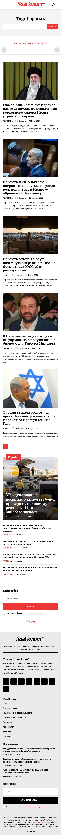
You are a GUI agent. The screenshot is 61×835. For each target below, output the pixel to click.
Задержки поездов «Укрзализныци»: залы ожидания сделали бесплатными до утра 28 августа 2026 (29, 555)
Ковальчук (23, 121)
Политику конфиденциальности (38, 807)
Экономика (8, 548)
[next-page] (22, 446)
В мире (6, 275)
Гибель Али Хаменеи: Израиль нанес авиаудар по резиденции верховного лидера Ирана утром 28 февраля (30, 110)
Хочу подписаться (29, 800)
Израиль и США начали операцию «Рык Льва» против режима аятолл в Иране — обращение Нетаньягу (29, 187)
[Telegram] (37, 681)
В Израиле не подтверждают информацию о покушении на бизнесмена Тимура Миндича (29, 340)
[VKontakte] (52, 681)
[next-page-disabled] (57, 50)
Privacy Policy (35, 613)
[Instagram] (13, 681)
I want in (29, 606)
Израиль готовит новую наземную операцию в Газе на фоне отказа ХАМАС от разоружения (29, 264)
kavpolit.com (38, 822)
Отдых (6, 561)
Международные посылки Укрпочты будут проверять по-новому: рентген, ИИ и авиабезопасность (30, 503)
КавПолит (48, 820)
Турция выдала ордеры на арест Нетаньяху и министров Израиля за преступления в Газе (29, 418)
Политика (8, 121)
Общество (8, 349)
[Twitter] (44, 681)
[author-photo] (17, 121)
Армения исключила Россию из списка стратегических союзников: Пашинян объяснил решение (27, 528)
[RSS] (29, 681)
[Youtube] (6, 689)
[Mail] (21, 681)
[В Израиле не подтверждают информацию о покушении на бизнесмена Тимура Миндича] (30, 312)
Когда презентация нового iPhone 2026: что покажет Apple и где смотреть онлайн (30, 569)
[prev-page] (4, 50)
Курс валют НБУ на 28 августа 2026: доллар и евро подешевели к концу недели (28, 542)
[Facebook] (6, 681)
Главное (6, 755)
